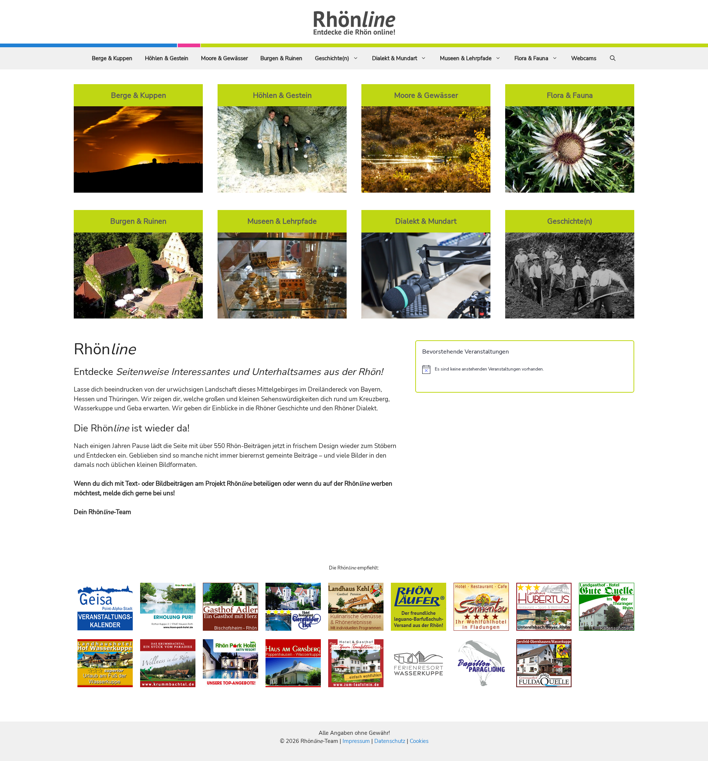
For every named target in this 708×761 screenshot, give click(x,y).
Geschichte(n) (332, 58)
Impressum (357, 741)
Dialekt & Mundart (394, 58)
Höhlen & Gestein (166, 58)
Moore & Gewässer (224, 58)
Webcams (583, 58)
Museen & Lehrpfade (466, 58)
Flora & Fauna (531, 58)
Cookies (419, 741)
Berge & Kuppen (112, 58)
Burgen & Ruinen (281, 58)
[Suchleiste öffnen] (613, 58)
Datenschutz (389, 741)
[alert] (524, 369)
